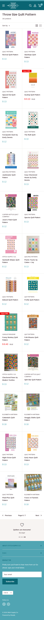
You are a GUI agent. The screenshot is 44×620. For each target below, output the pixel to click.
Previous (8, 515)
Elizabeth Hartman (9, 414)
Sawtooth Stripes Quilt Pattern (10, 261)
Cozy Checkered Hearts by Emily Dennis (30, 177)
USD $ (6, 593)
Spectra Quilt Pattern (32, 217)
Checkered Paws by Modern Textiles (10, 378)
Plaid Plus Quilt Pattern (8, 499)
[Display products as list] (41, 25)
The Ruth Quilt (29, 135)
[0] (39, 5)
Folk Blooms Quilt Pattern (31, 338)
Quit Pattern (29, 297)
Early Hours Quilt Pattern (31, 459)
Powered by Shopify (8, 615)
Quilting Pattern (8, 172)
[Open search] (30, 5)
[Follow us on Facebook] (4, 604)
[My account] (35, 5)
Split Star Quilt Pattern (32, 380)
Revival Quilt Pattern (10, 55)
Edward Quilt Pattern (10, 300)
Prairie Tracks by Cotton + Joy (31, 261)
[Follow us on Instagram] (8, 604)
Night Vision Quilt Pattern (9, 459)
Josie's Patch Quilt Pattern (9, 221)
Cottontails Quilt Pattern (8, 419)
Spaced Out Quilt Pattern (8, 96)
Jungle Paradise (8, 334)
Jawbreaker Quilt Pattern (8, 176)
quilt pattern (7, 132)
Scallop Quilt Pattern (32, 95)
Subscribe (10, 581)
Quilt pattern (7, 297)
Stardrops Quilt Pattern (30, 56)
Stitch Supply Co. (9, 257)
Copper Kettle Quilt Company (10, 216)
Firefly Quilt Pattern (31, 300)
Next (37, 515)
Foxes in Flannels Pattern (31, 499)
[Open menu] (3, 6)
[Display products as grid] (37, 25)
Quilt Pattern (7, 52)
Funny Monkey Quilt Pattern (10, 338)
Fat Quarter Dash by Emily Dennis (10, 136)
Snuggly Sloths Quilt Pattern (32, 419)
